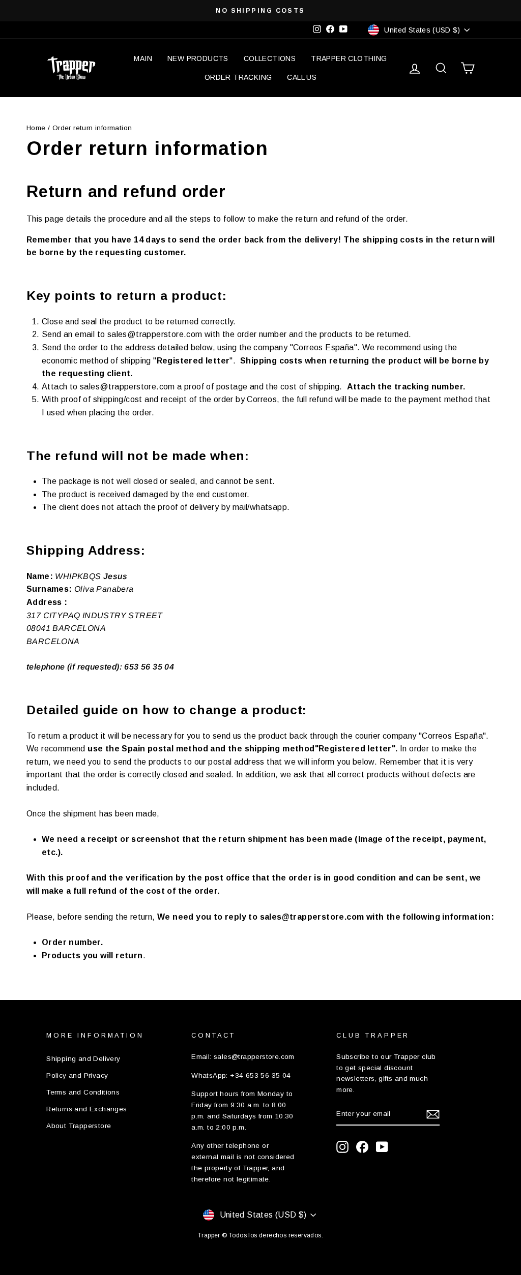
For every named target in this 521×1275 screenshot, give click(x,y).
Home (36, 128)
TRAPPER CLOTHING (349, 58)
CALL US (301, 77)
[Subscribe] (433, 1114)
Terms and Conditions (83, 1092)
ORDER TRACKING (238, 77)
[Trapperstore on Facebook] (362, 1147)
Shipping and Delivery (83, 1058)
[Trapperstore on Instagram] (342, 1147)
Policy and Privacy (77, 1075)
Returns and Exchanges (86, 1109)
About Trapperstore (78, 1126)
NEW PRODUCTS (197, 58)
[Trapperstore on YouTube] (382, 1147)
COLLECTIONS (270, 58)
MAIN (143, 58)
